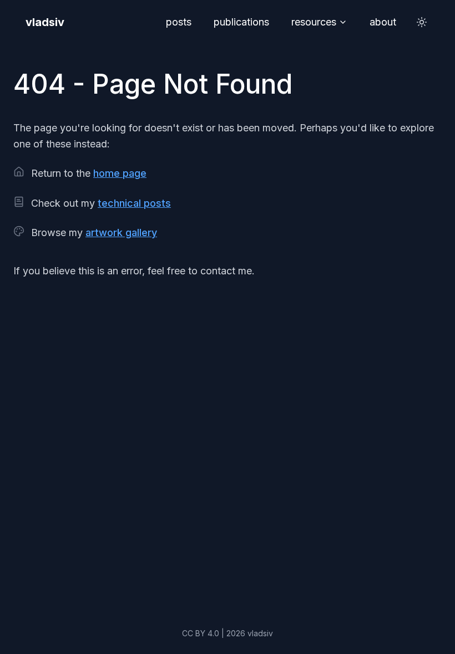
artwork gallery (121, 232)
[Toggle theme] (422, 22)
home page (119, 173)
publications (241, 22)
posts (178, 22)
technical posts (134, 203)
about (383, 22)
